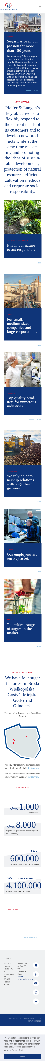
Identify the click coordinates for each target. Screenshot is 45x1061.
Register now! (34, 768)
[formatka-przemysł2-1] (22, 274)
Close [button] (22, 1057)
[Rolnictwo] (22, 431)
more (39, 263)
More (36, 90)
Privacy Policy (29, 1019)
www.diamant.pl (31, 938)
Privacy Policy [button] (18, 1050)
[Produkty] (22, 353)
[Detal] (22, 580)
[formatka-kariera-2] (22, 509)
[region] (22, 23)
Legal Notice (13, 1019)
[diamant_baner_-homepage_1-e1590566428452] (22, 200)
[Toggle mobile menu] (40, 6)
